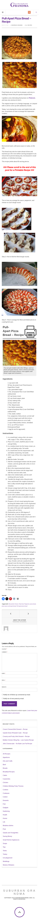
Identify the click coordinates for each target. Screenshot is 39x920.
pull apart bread (12, 606)
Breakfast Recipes (9, 772)
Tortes (5, 850)
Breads (5, 768)
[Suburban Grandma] (19, 5)
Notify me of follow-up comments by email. (16, 694)
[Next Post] (28, 613)
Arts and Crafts (7, 761)
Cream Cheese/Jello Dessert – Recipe (15, 729)
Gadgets (5, 807)
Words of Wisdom (8, 865)
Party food (21, 604)
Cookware (6, 793)
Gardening (6, 811)
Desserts (6, 800)
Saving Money (7, 836)
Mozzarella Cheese (13, 604)
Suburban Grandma (17, 25)
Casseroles (6, 779)
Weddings (6, 861)
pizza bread (33, 604)
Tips (4, 847)
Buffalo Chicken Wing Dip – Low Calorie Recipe (18, 740)
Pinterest (32, 98)
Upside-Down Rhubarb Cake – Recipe (15, 733)
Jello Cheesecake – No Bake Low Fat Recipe (17, 743)
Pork (4, 829)
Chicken (5, 782)
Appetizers (6, 757)
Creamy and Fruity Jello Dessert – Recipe (16, 736)
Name (4, 673)
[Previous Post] (11, 613)
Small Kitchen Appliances (11, 840)
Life (4, 822)
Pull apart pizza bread (22, 606)
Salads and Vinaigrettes (10, 832)
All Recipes (28, 25)
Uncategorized (7, 858)
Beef (4, 764)
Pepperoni (26, 604)
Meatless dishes (8, 825)
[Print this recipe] (30, 332)
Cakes (5, 775)
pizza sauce (5, 606)
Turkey (5, 854)
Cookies (5, 789)
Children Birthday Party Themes (13, 786)
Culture (5, 797)
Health (5, 815)
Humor (5, 818)
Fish (4, 804)
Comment (5, 652)
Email (4, 680)
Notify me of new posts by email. (13, 698)
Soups (5, 843)
